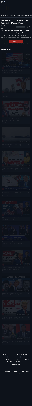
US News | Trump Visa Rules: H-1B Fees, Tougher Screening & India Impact (12, 71)
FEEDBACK (24, 359)
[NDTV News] (7, 6)
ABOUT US (5, 354)
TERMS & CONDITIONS (16, 364)
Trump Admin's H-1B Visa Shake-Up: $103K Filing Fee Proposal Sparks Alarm (12, 318)
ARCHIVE (4, 357)
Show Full (15, 41)
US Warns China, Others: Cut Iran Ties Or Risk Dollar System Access (13, 342)
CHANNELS (25, 357)
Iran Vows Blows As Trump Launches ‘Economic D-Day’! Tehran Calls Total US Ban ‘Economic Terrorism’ (13, 243)
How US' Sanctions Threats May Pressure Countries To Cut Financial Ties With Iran (12, 294)
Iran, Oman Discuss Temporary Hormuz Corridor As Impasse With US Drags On (12, 145)
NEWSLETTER (14, 354)
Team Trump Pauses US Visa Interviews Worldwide (12, 95)
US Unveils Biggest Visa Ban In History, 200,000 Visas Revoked (11, 218)
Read (21, 23)
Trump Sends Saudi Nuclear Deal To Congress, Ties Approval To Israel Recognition (11, 120)
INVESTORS (10, 361)
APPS (18, 357)
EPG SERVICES (6, 359)
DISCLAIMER (16, 359)
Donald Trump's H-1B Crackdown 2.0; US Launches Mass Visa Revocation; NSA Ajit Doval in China (12, 194)
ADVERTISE (24, 354)
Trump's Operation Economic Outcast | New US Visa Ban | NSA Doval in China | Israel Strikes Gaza (13, 269)
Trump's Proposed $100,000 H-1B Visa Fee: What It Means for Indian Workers (13, 169)
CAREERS (11, 357)
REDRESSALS (19, 361)
